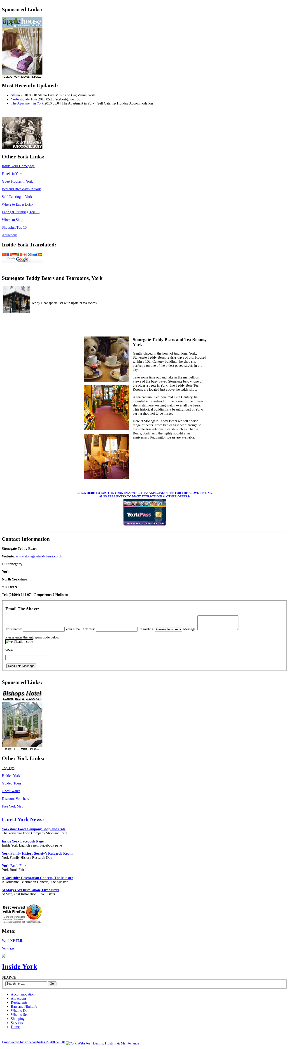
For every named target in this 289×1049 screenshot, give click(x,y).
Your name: (14, 629)
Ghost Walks (11, 791)
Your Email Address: (80, 629)
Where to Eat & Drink (17, 204)
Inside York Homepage (18, 166)
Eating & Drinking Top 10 (21, 212)
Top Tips (8, 768)
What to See (19, 1015)
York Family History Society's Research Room (37, 853)
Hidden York (11, 775)
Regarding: (146, 629)
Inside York (19, 966)
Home (15, 1027)
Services (17, 1023)
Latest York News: (23, 819)
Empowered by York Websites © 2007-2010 (34, 1042)
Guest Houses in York (17, 181)
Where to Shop (12, 220)
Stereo (15, 95)
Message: (190, 629)
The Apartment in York (27, 103)
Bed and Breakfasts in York (21, 189)
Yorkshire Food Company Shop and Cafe (33, 829)
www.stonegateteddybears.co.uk (39, 556)
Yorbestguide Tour (24, 99)
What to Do (19, 1010)
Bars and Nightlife (24, 1006)
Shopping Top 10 (14, 227)
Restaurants (19, 1002)
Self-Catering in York (17, 197)
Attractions (9, 235)
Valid (12, 940)
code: (9, 649)
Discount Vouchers (15, 799)
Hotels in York (12, 174)
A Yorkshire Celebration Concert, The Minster (37, 878)
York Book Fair (14, 866)
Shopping (18, 1019)
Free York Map (12, 806)
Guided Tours (11, 783)
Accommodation (23, 994)
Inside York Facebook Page (23, 841)
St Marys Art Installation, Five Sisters (30, 890)
